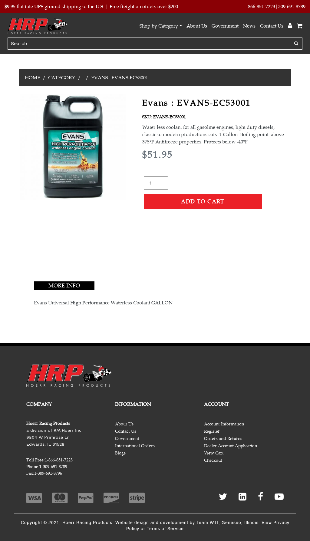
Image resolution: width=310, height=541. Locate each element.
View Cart (214, 453)
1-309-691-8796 (48, 473)
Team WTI (207, 523)
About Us (196, 26)
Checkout (213, 460)
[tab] (64, 285)
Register (212, 431)
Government (225, 26)
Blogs (120, 453)
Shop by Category (159, 26)
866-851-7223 (261, 7)
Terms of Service (165, 529)
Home (32, 78)
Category (61, 78)
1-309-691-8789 (53, 466)
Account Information (224, 424)
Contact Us (271, 26)
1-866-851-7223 (59, 460)
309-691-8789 (291, 7)
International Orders (135, 445)
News (249, 26)
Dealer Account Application (230, 445)
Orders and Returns (223, 438)
